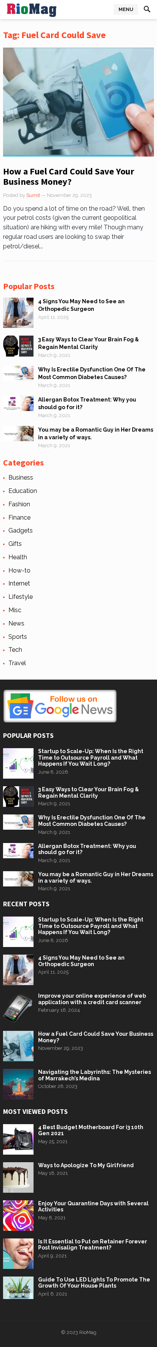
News (16, 623)
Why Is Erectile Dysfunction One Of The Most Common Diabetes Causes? (92, 820)
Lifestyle (20, 596)
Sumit (33, 195)
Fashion (19, 504)
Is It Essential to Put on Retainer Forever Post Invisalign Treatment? (92, 1244)
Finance (19, 517)
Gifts (15, 543)
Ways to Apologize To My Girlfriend (86, 1165)
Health (17, 557)
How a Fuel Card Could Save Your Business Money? (68, 176)
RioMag (87, 1332)
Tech (15, 649)
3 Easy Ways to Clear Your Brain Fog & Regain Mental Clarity (88, 792)
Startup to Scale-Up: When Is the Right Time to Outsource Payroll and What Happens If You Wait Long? (90, 757)
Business (20, 477)
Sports (17, 636)
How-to (19, 570)
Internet (19, 583)
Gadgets (20, 530)
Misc (14, 610)
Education (22, 490)
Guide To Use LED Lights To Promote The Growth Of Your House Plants (94, 1283)
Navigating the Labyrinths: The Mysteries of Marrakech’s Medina (94, 1075)
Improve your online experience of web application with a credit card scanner (92, 999)
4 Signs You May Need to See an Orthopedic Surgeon (81, 961)
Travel (17, 663)
